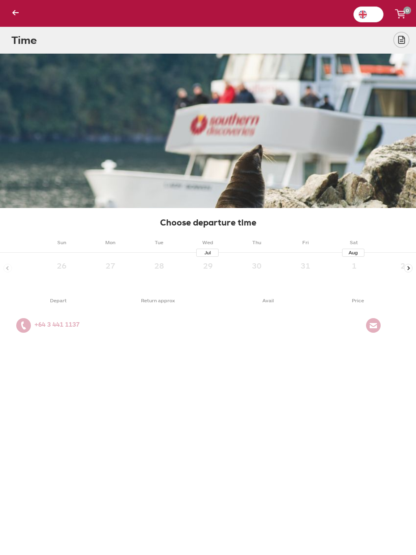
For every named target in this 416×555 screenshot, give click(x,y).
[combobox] (368, 14)
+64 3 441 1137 (57, 324)
